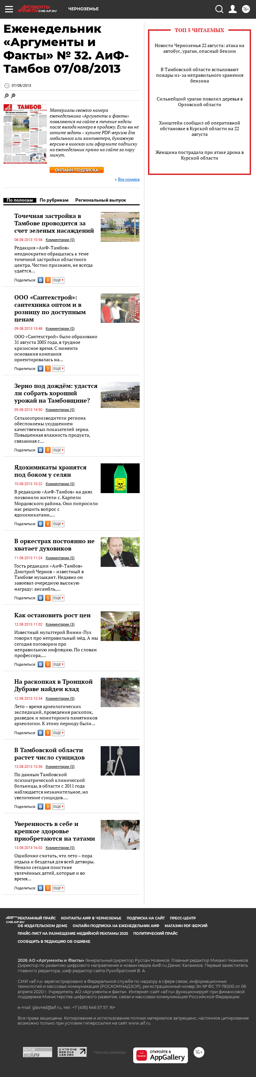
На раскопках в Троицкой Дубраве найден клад (53, 685)
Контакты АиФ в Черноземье (91, 918)
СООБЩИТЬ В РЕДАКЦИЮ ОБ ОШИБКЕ (54, 941)
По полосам (20, 200)
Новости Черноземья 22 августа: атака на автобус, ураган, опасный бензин (199, 48)
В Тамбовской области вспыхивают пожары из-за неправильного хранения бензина (199, 74)
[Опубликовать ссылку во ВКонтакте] (40, 280)
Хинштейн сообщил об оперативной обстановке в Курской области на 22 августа (199, 128)
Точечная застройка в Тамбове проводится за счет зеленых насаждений (54, 223)
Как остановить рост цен (52, 615)
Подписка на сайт (146, 918)
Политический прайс (155, 933)
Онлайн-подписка (77, 170)
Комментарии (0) (60, 240)
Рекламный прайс (37, 918)
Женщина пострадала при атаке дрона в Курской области (199, 155)
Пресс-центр (183, 918)
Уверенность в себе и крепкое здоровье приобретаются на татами (54, 831)
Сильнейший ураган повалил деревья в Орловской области (200, 101)
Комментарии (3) (60, 624)
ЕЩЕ (57, 280)
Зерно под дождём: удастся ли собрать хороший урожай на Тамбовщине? (56, 393)
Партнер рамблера (110, 1052)
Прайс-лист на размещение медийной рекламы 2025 (73, 933)
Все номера (129, 179)
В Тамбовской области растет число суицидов (49, 753)
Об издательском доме (42, 926)
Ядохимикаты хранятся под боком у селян (50, 470)
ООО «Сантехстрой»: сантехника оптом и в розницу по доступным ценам (50, 308)
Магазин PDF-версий (186, 926)
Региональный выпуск (100, 200)
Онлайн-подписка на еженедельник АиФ (116, 926)
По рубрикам (54, 200)
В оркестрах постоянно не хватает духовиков (54, 544)
